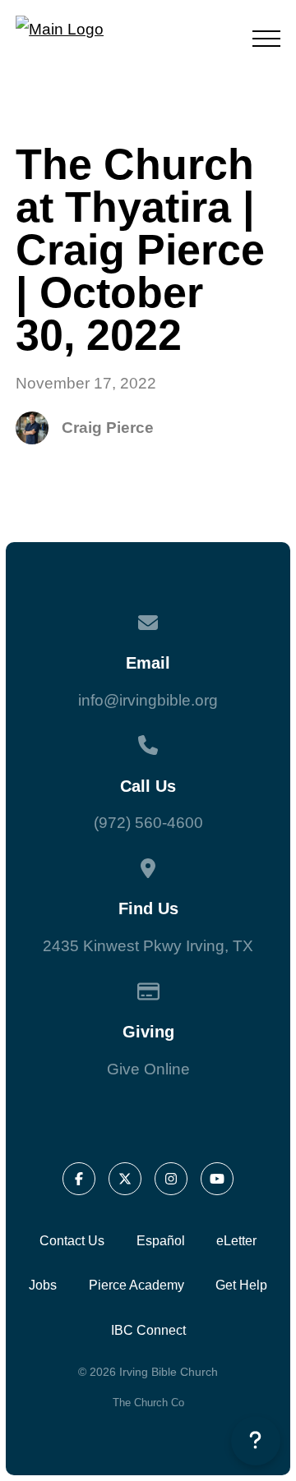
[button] (266, 39)
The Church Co (148, 1402)
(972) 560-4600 (148, 822)
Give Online (148, 1069)
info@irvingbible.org (148, 700)
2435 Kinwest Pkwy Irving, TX (148, 945)
